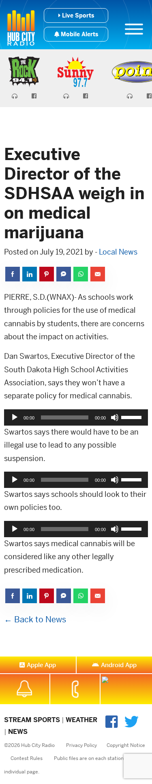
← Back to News (35, 620)
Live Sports (77, 15)
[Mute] (115, 417)
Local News (118, 252)
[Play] (15, 417)
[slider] (132, 416)
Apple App (41, 665)
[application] (76, 417)
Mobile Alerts (78, 34)
